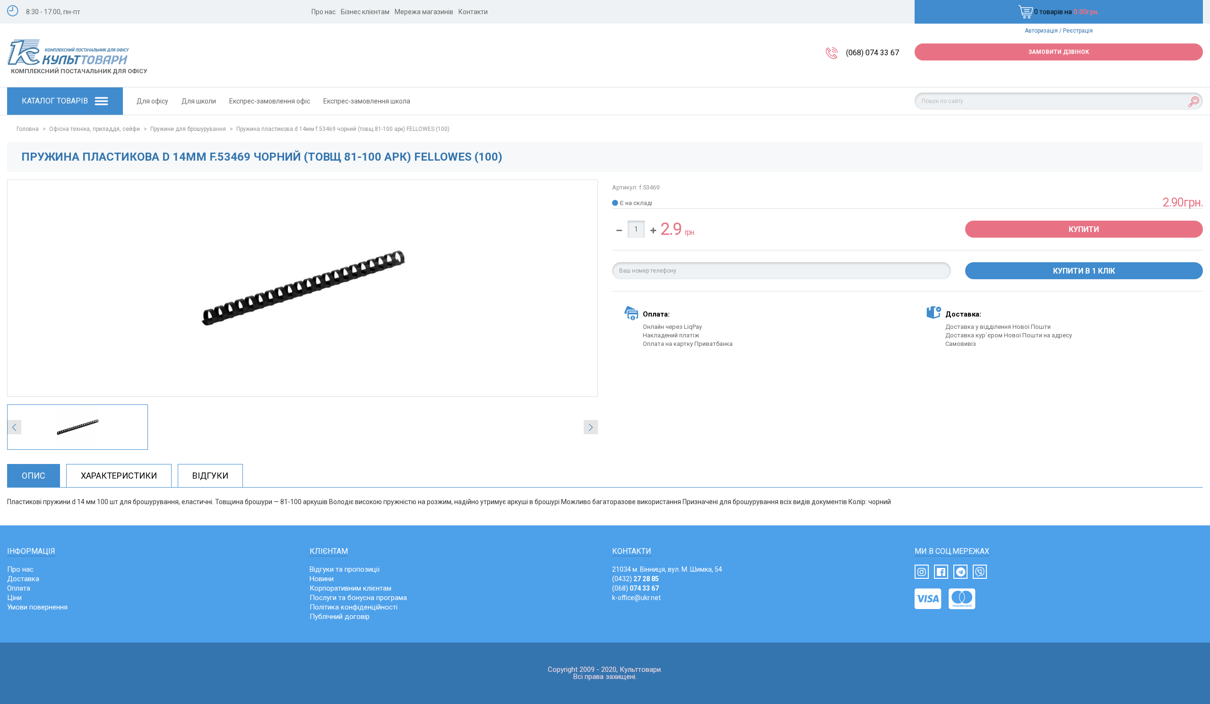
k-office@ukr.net (636, 597)
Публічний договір (340, 616)
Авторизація (1041, 30)
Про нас (323, 12)
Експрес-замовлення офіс (269, 101)
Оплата (18, 588)
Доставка (23, 579)
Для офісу (152, 101)
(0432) (635, 579)
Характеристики (119, 476)
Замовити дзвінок (1058, 52)
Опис (33, 476)
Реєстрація (1078, 30)
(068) (635, 588)
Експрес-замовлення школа (366, 101)
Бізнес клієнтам (365, 12)
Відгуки (210, 476)
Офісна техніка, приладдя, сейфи (94, 129)
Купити (1084, 229)
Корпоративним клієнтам (350, 588)
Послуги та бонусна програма (358, 597)
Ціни (14, 597)
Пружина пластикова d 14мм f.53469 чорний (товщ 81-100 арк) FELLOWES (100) (342, 129)
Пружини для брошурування (188, 129)
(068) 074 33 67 (872, 52)
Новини (322, 579)
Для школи (199, 101)
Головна (28, 129)
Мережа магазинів (424, 12)
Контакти (473, 12)
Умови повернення (37, 607)
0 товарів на (1066, 12)
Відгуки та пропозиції (345, 569)
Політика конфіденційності (354, 607)
